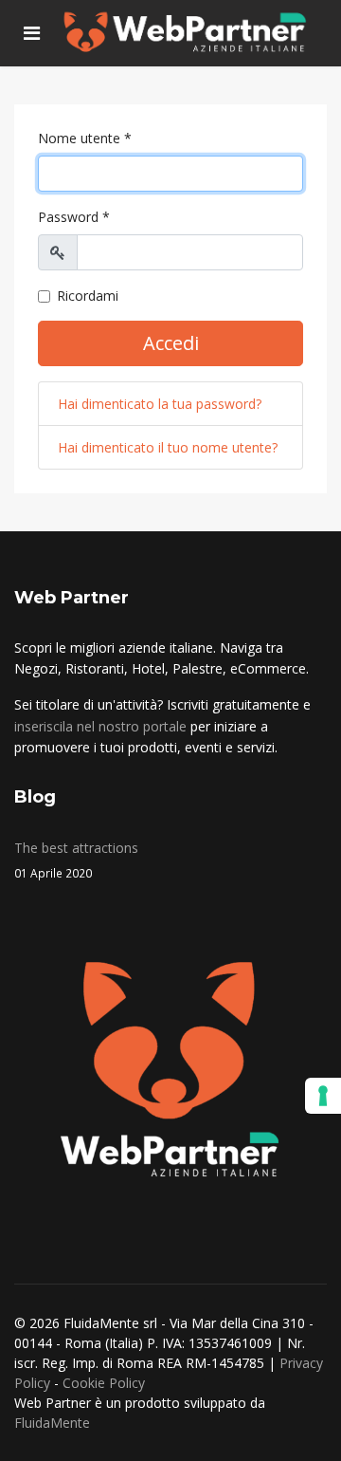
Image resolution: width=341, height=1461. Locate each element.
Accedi (171, 343)
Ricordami (87, 296)
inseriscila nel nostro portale (100, 726)
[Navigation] (32, 33)
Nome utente (85, 138)
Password (74, 217)
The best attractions (76, 859)
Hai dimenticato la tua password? (159, 404)
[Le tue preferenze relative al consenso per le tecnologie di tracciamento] (323, 1096)
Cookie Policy (104, 1383)
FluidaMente (52, 1423)
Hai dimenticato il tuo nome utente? (168, 447)
